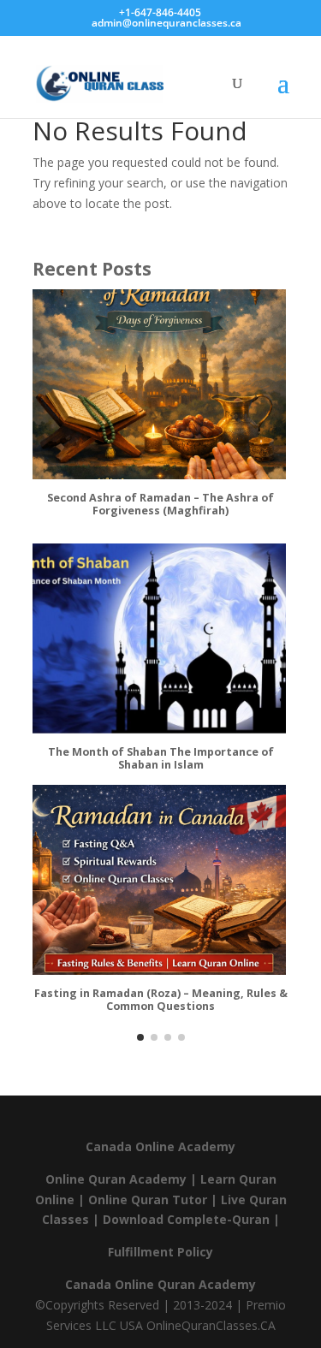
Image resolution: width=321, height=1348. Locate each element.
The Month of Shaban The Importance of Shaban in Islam (161, 758)
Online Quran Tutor (147, 1199)
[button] (140, 1037)
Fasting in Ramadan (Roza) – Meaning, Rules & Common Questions (161, 1000)
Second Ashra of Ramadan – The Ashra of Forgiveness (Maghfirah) (160, 504)
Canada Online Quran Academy (160, 1284)
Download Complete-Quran (186, 1219)
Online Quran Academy (116, 1179)
